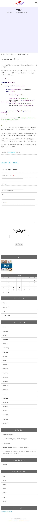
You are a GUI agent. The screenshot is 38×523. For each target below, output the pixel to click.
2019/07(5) (5, 415)
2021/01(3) (5, 385)
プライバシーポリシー (6, 511)
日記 (4, 311)
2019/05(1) (5, 423)
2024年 (4, 476)
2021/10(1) (5, 360)
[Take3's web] (19, 4)
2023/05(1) (5, 352)
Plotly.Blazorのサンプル (8, 434)
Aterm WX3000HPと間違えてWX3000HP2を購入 (15, 439)
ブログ (7, 54)
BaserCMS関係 (6, 315)
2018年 (4, 501)
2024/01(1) (5, 335)
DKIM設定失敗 (6, 443)
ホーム (2, 54)
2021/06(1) (5, 364)
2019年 (4, 497)
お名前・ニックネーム (7, 175)
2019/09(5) (5, 406)
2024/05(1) (5, 327)
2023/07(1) (5, 343)
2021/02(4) (5, 381)
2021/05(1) (5, 368)
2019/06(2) (5, 419)
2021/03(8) (5, 377)
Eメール (4, 184)
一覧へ (9, 162)
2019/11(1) (5, 398)
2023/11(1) (5, 339)
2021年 (4, 488)
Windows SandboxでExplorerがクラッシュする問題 (16, 447)
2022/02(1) (5, 356)
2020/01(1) (5, 394)
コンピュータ (13, 54)
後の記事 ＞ (16, 162)
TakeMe (5, 464)
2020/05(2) (5, 389)
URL (3, 194)
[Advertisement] (19, 33)
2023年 (4, 480)
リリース (5, 303)
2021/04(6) (5, 373)
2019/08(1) (5, 410)
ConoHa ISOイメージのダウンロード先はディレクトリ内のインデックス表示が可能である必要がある (19, 452)
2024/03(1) (5, 331)
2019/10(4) (5, 402)
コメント (4, 202)
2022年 (4, 484)
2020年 (4, 493)
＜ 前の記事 (4, 162)
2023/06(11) (6, 348)
